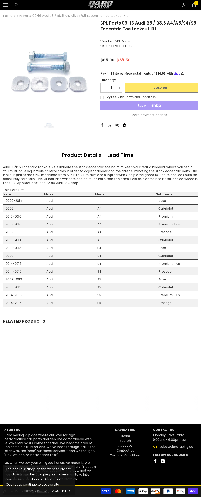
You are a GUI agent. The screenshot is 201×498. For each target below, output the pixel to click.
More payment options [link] (149, 115)
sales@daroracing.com (178, 447)
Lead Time (120, 155)
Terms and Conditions (140, 97)
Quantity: (108, 80)
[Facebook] (102, 125)
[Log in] (184, 5)
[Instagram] (163, 460)
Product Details (81, 155)
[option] (49, 66)
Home (7, 16)
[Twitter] (109, 125)
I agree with (114, 97)
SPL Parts (122, 41)
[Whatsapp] (124, 125)
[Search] (16, 5)
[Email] (117, 125)
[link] (26, 403)
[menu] (5, 5)
